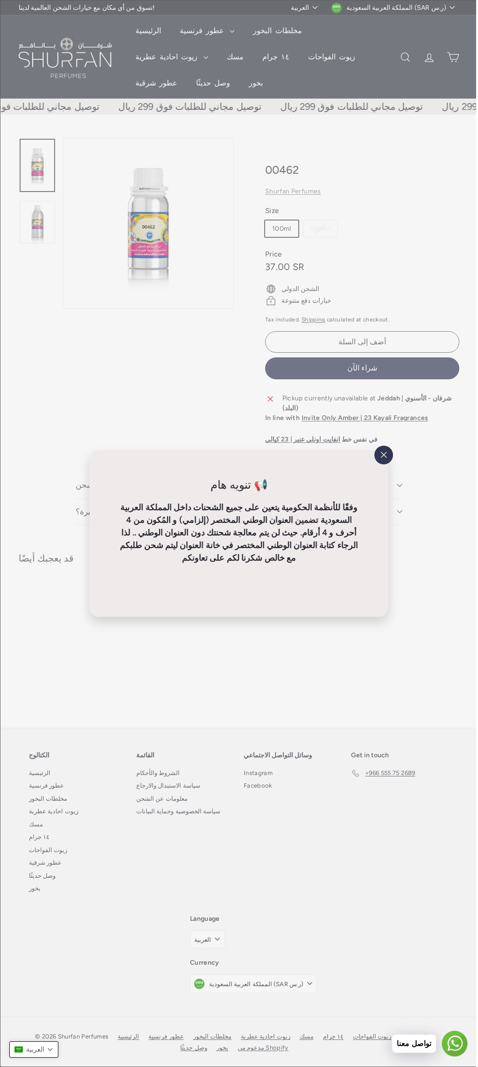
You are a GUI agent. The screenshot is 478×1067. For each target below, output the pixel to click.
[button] (34, 1049)
